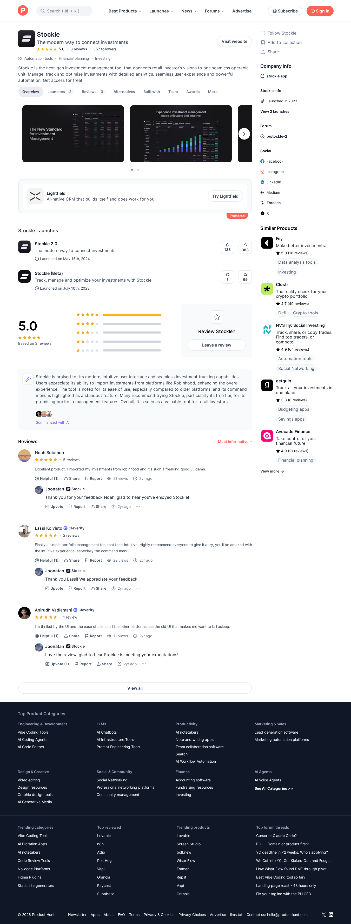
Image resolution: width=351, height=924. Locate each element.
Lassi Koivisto (48, 528)
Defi (282, 312)
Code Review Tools (34, 860)
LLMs (101, 724)
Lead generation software (276, 732)
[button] (213, 91)
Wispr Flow (186, 860)
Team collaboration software (200, 746)
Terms (134, 914)
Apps (95, 914)
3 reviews (78, 49)
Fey (279, 238)
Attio (101, 852)
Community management (118, 794)
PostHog (104, 860)
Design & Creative (33, 771)
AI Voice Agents (268, 780)
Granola (103, 877)
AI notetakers (187, 732)
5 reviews (71, 459)
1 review (70, 617)
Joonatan (54, 488)
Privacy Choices (192, 914)
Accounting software (193, 780)
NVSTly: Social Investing (300, 325)
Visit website (234, 41)
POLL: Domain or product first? (282, 844)
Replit (181, 877)
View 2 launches (274, 111)
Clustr (282, 284)
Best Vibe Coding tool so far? (280, 877)
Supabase (105, 894)
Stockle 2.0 (46, 243)
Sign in (322, 11)
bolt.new (184, 852)
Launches (159, 11)
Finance (183, 771)
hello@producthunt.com (287, 914)
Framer (183, 869)
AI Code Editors (31, 746)
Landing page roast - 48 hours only (286, 885)
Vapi (100, 869)
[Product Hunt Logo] (23, 10)
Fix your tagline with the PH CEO (283, 894)
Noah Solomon (49, 452)
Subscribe (288, 11)
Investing (103, 58)
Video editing (29, 780)
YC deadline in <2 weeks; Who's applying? (292, 852)
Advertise (241, 11)
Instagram (275, 171)
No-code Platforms (34, 869)
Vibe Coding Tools (33, 732)
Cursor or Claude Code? (276, 835)
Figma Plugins (29, 877)
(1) (49, 478)
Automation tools (38, 58)
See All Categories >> (274, 788)
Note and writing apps (195, 739)
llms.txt (236, 914)
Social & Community (114, 771)
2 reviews (71, 535)
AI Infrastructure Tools (115, 739)
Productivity (186, 724)
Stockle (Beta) (49, 273)
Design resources (32, 787)
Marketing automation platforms (282, 739)
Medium (273, 192)
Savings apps (291, 419)
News (187, 11)
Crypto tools (305, 312)
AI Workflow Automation (196, 761)
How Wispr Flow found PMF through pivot (291, 869)
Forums (212, 11)
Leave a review (216, 345)
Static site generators (36, 885)
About (109, 914)
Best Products (123, 11)
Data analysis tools (297, 262)
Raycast (104, 885)
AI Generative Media (35, 802)
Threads (274, 203)
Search (182, 754)
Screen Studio (189, 844)
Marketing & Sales (270, 724)
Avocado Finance (293, 431)
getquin (283, 380)
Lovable (104, 835)
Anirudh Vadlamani (53, 610)
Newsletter (77, 914)
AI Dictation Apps (32, 844)
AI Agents (263, 771)
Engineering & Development (42, 724)
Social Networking (296, 368)
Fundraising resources (194, 787)
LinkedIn (274, 182)
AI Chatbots (107, 732)
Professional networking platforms (125, 787)
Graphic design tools (35, 794)
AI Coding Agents (32, 739)
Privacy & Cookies (159, 914)
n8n (100, 844)
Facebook (275, 161)
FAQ (121, 914)
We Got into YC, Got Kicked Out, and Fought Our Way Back (293, 861)
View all (135, 688)
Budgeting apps (293, 409)
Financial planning (74, 58)
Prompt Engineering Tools (118, 746)
